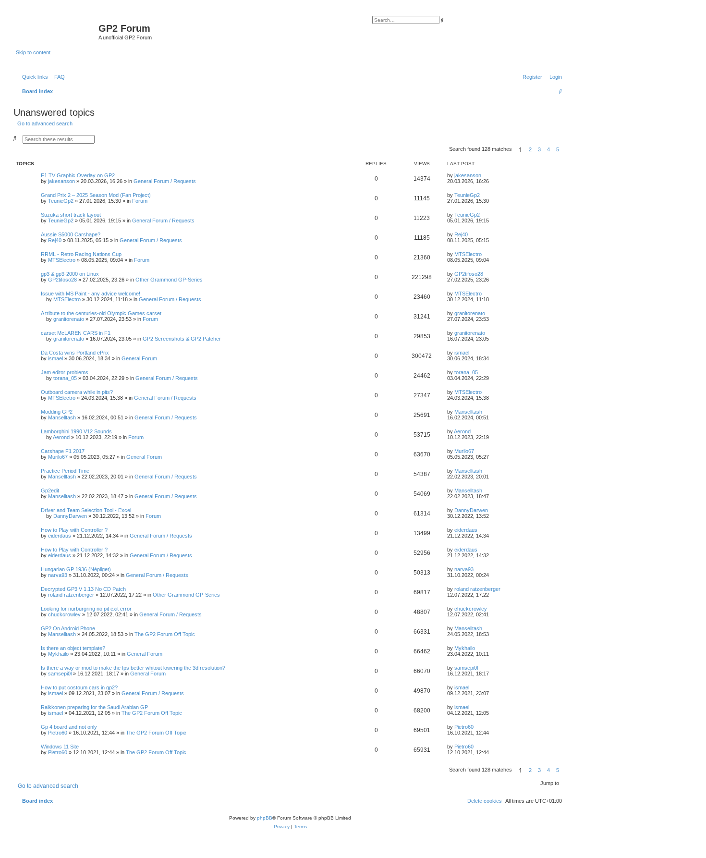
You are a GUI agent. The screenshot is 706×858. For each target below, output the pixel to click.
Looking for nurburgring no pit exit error (86, 609)
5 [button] (557, 149)
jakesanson (61, 181)
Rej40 (54, 240)
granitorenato (68, 319)
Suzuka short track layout (71, 215)
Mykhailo (58, 654)
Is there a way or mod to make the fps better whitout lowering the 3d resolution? (133, 668)
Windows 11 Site (60, 746)
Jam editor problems (64, 372)
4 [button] (548, 149)
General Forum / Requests (165, 181)
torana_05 (65, 378)
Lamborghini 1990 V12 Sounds (76, 431)
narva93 (57, 575)
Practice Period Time (65, 471)
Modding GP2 (57, 412)
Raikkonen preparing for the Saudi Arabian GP (94, 707)
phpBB (264, 818)
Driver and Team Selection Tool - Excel (86, 510)
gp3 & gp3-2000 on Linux (70, 274)
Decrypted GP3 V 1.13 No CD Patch (83, 589)
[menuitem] (57, 77)
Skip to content (33, 52)
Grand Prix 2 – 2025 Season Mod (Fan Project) (96, 195)
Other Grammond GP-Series (169, 279)
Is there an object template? (73, 648)
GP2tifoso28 (62, 279)
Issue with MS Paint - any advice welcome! (90, 293)
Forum (139, 201)
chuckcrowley (64, 614)
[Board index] (57, 31)
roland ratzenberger (71, 595)
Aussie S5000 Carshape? (70, 234)
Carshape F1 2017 (63, 451)
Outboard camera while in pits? (77, 392)
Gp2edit (50, 490)
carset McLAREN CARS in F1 (75, 333)
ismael (55, 358)
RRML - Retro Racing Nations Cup (81, 254)
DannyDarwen (70, 516)
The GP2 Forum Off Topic (164, 634)
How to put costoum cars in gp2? (79, 687)
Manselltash (62, 417)
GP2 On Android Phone (68, 628)
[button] (565, 149)
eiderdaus (59, 536)
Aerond (61, 437)
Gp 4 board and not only (69, 727)
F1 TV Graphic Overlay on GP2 (78, 175)
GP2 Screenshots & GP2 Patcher (182, 339)
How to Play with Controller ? (74, 530)
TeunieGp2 (60, 201)
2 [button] (530, 149)
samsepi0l (60, 673)
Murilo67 (58, 457)
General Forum (139, 358)
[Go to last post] (485, 175)
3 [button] (539, 149)
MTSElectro (61, 260)
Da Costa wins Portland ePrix (75, 352)
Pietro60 (57, 732)
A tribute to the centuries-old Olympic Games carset (101, 313)
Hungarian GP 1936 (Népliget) (76, 569)
